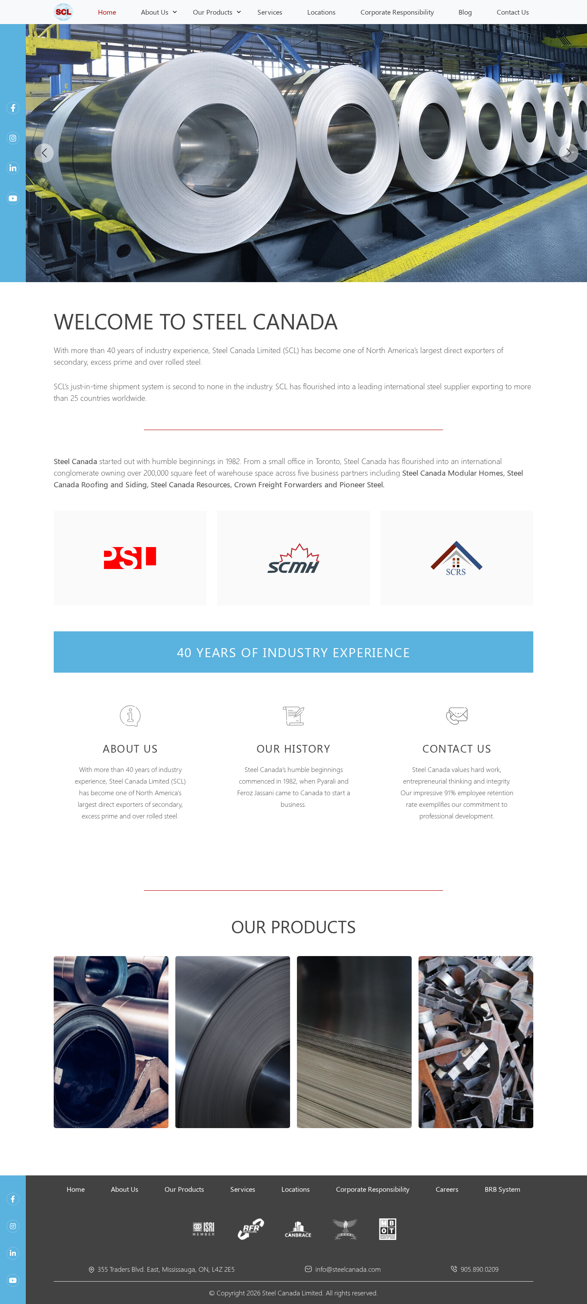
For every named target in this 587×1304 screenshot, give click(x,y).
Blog (465, 11)
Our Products (212, 11)
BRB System (502, 1188)
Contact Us (513, 11)
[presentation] (44, 153)
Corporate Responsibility (397, 11)
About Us (154, 11)
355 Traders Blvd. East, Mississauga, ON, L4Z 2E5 (166, 1268)
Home (107, 11)
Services (269, 11)
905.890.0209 (479, 1268)
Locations (321, 11)
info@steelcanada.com (348, 1268)
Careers (447, 1188)
